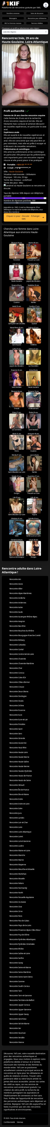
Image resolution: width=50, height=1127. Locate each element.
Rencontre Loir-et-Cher (18, 822)
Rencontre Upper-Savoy (19, 1014)
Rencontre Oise (15, 906)
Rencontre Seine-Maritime (20, 972)
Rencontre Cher (15, 668)
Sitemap (20, 1122)
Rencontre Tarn (15, 990)
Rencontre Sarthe (16, 958)
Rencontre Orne (15, 911)
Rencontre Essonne (17, 710)
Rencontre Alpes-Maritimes (20, 593)
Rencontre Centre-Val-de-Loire (21, 654)
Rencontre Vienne (16, 1042)
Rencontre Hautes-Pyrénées (20, 771)
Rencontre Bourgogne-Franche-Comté (24, 635)
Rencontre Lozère (16, 846)
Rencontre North (16, 892)
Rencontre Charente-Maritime (21, 663)
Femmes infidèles (37, 23)
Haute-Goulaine (16, 171)
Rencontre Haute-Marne (19, 757)
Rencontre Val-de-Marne (19, 1023)
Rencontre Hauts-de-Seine (20, 780)
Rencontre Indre (16, 799)
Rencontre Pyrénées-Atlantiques (22, 939)
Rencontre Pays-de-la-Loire (20, 925)
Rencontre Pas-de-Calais (19, 920)
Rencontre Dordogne (17, 696)
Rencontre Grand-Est (17, 743)
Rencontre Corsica (16, 672)
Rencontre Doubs (16, 701)
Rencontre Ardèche (17, 598)
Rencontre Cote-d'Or (17, 677)
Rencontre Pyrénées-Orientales (22, 944)
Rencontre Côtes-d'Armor (19, 682)
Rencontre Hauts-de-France (20, 775)
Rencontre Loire (15, 827)
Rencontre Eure (15, 715)
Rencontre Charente (17, 658)
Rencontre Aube (16, 607)
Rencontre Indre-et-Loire (19, 803)
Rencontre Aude (16, 612)
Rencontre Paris (15, 916)
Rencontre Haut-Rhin (18, 747)
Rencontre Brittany (17, 640)
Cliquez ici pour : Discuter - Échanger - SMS (23, 217)
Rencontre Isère (15, 808)
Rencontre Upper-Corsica (19, 1005)
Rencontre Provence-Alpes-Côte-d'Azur (25, 930)
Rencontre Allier (15, 588)
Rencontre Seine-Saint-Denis (21, 976)
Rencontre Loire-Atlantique (20, 831)
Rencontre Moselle (17, 878)
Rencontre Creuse (16, 687)
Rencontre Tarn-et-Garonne (20, 995)
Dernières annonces (13, 13)
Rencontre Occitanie (17, 902)
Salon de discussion (37, 13)
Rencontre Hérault (16, 785)
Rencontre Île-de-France (19, 789)
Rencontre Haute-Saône (19, 761)
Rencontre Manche (17, 855)
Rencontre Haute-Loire (18, 752)
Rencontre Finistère (17, 724)
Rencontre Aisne (16, 584)
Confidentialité (9, 1122)
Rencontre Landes (16, 817)
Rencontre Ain (15, 579)
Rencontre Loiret (16, 836)
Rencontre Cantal (16, 649)
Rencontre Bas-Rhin (17, 626)
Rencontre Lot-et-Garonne (19, 841)
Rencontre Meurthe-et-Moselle (21, 869)
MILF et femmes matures (13, 23)
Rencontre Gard (15, 729)
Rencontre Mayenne (17, 864)
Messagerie (13, 18)
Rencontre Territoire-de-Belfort (21, 1000)
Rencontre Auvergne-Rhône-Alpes (23, 616)
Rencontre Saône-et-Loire (19, 953)
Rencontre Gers (15, 733)
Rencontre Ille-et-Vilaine (19, 794)
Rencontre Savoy (16, 962)
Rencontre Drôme (16, 705)
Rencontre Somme (17, 981)
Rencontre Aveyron (17, 621)
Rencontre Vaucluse (17, 1033)
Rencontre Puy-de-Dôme (19, 934)
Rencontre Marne (16, 860)
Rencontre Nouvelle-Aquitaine (21, 897)
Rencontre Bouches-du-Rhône (21, 630)
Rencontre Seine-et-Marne (20, 967)
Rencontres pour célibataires (37, 18)
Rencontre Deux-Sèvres (18, 691)
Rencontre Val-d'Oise (17, 1019)
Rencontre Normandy (18, 888)
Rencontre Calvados (17, 644)
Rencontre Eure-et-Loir (18, 719)
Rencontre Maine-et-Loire (19, 850)
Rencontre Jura (15, 813)
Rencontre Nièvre (16, 883)
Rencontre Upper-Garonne (20, 1009)
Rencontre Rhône (16, 948)
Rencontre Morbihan (17, 874)
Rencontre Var (15, 1028)
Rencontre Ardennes (17, 602)
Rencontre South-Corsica (19, 986)
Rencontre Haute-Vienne (19, 766)
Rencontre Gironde (17, 738)
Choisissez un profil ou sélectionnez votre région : (21, 28)
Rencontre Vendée (16, 1037)
